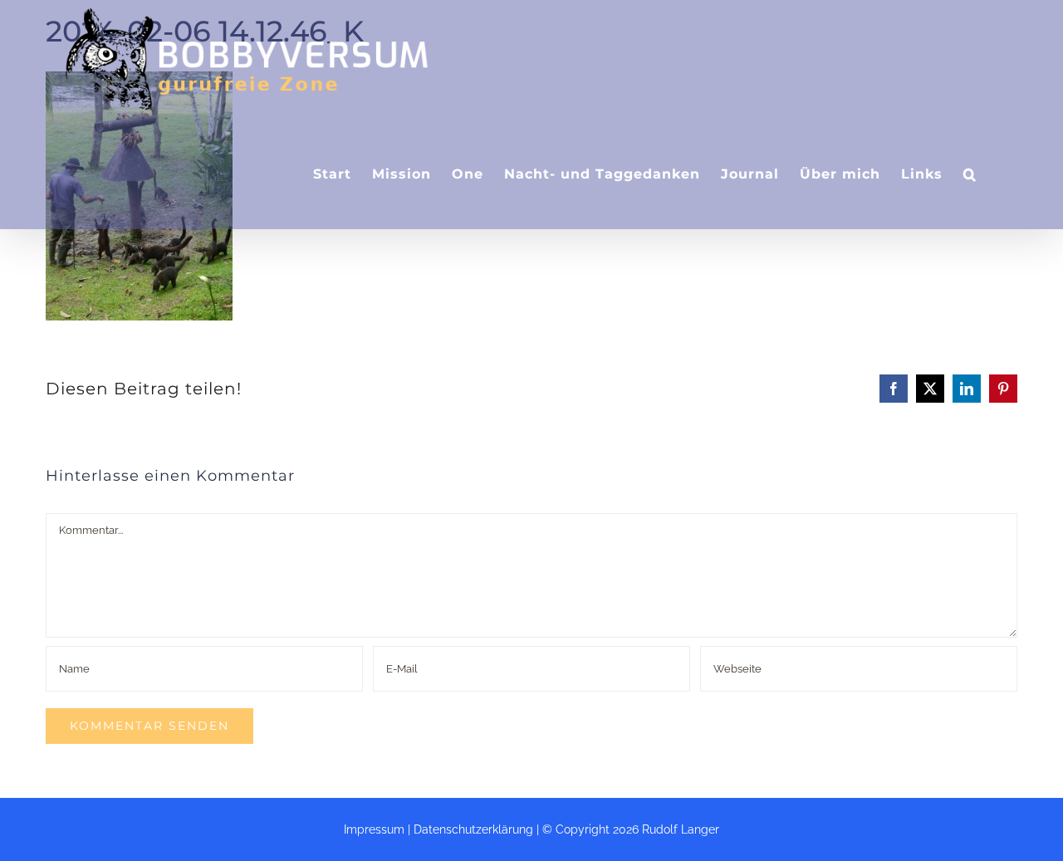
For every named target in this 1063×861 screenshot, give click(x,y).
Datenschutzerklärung (473, 829)
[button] (970, 174)
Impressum (374, 829)
